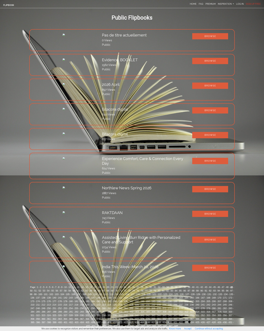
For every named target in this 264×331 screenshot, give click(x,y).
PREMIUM (210, 4)
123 (165, 294)
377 (137, 319)
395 (32, 322)
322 (38, 315)
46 (219, 287)
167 (203, 298)
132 (215, 294)
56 (57, 291)
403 (76, 322)
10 (65, 287)
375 (126, 319)
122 (160, 294)
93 (214, 291)
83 (172, 291)
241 (203, 305)
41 (197, 287)
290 (65, 312)
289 (60, 312)
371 (104, 319)
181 (76, 301)
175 (43, 301)
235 (170, 305)
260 (104, 308)
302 (131, 312)
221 (93, 305)
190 (126, 301)
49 (231, 287)
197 (164, 301)
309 (170, 312)
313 (192, 312)
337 (120, 315)
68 (108, 291)
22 (116, 287)
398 (49, 322)
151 (115, 298)
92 (210, 291)
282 (225, 308)
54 (48, 291)
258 (93, 308)
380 (153, 319)
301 (126, 312)
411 (120, 322)
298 (109, 312)
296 (98, 312)
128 (193, 294)
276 (192, 308)
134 (226, 294)
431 (230, 322)
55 (52, 291)
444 (154, 326)
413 (131, 322)
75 (138, 291)
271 (164, 308)
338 (126, 315)
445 (159, 326)
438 (121, 326)
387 (192, 319)
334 (104, 315)
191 (131, 301)
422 (181, 322)
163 (181, 298)
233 (159, 305)
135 (231, 294)
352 (203, 315)
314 (197, 312)
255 (76, 308)
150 (109, 298)
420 (170, 322)
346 (170, 315)
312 (186, 312)
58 (65, 291)
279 (208, 308)
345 (164, 315)
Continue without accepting (209, 328)
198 (170, 301)
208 (225, 301)
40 (193, 287)
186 (104, 301)
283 (230, 308)
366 (76, 319)
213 (49, 305)
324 (49, 315)
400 (60, 322)
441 (137, 326)
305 (148, 312)
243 (214, 305)
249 (43, 308)
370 (98, 319)
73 (129, 291)
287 (49, 312)
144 (76, 298)
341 (142, 315)
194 (148, 301)
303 (137, 312)
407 (98, 322)
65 (95, 291)
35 (172, 287)
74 (133, 291)
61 (78, 291)
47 (223, 287)
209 (230, 301)
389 (203, 319)
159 (159, 298)
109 (90, 294)
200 (181, 301)
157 (148, 298)
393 (225, 319)
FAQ (201, 4)
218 (76, 305)
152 (120, 298)
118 (138, 294)
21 (112, 287)
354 (214, 315)
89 (197, 291)
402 (71, 322)
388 (197, 319)
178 (60, 301)
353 (208, 315)
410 (115, 322)
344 (159, 315)
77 (146, 291)
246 (230, 305)
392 (219, 319)
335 (109, 315)
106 (73, 294)
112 (106, 294)
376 (131, 319)
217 (71, 305)
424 (192, 322)
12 (74, 287)
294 (87, 312)
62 (82, 291)
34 (167, 287)
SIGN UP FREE (253, 4)
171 (225, 298)
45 (214, 287)
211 (38, 305)
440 (132, 326)
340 (137, 315)
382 (164, 319)
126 (182, 294)
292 (76, 312)
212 (43, 305)
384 (175, 319)
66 (99, 291)
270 (159, 308)
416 (148, 322)
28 (142, 287)
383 (170, 319)
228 (131, 305)
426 (203, 322)
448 (176, 326)
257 (87, 308)
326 (60, 315)
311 (181, 312)
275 (186, 308)
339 (131, 315)
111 (100, 294)
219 (82, 305)
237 (181, 305)
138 (43, 298)
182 (82, 301)
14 (82, 287)
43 (206, 287)
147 (93, 298)
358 (32, 319)
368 (87, 319)
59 (69, 291)
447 (170, 326)
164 (186, 298)
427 (208, 322)
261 (109, 308)
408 (104, 322)
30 (150, 287)
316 (208, 312)
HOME (193, 4)
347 (175, 315)
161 (170, 298)
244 (219, 305)
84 (176, 291)
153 (126, 298)
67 (103, 291)
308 (164, 312)
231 (148, 305)
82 (167, 291)
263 (120, 308)
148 (98, 298)
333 (98, 315)
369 (93, 319)
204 (203, 301)
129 (198, 294)
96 (227, 291)
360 (43, 319)
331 (87, 315)
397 (43, 322)
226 (120, 305)
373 (115, 319)
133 (220, 294)
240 (197, 305)
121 (154, 294)
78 (150, 291)
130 (204, 294)
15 (86, 287)
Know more (175, 328)
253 (65, 308)
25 (129, 287)
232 (153, 305)
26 (133, 287)
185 (98, 301)
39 (189, 287)
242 (208, 305)
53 (44, 291)
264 (126, 308)
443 (148, 326)
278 (203, 308)
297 (104, 312)
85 (180, 291)
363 (60, 319)
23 (120, 287)
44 (210, 287)
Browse (210, 36)
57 (61, 291)
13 (78, 287)
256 (82, 308)
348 (181, 315)
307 (159, 312)
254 (71, 308)
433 (93, 326)
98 (31, 294)
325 (54, 315)
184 (93, 301)
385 (181, 319)
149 (104, 298)
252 (60, 308)
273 (175, 308)
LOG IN (240, 4)
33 (163, 287)
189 (120, 301)
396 (38, 322)
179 (65, 301)
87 (189, 291)
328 (71, 315)
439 (126, 326)
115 (122, 294)
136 (32, 298)
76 (142, 291)
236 (175, 305)
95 (223, 291)
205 (208, 301)
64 (91, 291)
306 (153, 312)
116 (127, 294)
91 (206, 291)
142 (65, 298)
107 (79, 294)
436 (110, 326)
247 (32, 308)
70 (116, 291)
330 (82, 315)
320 (230, 312)
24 (125, 287)
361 (49, 319)
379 (148, 319)
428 (214, 322)
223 (104, 305)
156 (142, 298)
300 (120, 312)
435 (104, 326)
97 (231, 291)
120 (149, 294)
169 (214, 298)
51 (35, 291)
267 (142, 308)
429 (219, 322)
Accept (188, 328)
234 (164, 305)
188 (115, 301)
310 (175, 312)
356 (225, 315)
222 (98, 305)
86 (184, 291)
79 (155, 291)
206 (214, 301)
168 (208, 298)
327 (65, 315)
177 (54, 301)
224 (109, 305)
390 (208, 319)
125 (176, 294)
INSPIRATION (225, 4)
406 (93, 322)
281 (219, 308)
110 (95, 294)
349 (186, 315)
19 (103, 287)
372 (109, 319)
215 (60, 305)
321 (32, 315)
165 (192, 298)
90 (201, 291)
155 (137, 298)
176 (49, 301)
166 (197, 298)
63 (86, 291)
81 (163, 291)
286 (43, 312)
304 (142, 312)
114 (116, 294)
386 (186, 319)
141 (60, 298)
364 (65, 319)
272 (170, 308)
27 (138, 287)
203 (197, 301)
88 (193, 291)
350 (192, 315)
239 (192, 305)
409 (109, 322)
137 (38, 298)
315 (203, 312)
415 (142, 322)
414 (137, 322)
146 (87, 298)
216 (65, 305)
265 (131, 308)
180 (71, 301)
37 (180, 287)
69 (112, 291)
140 (54, 298)
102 (51, 294)
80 (159, 291)
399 (54, 322)
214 (54, 305)
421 (175, 322)
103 (57, 294)
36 (176, 287)
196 (159, 301)
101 (46, 294)
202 (192, 301)
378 (142, 319)
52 (39, 291)
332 (93, 315)
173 (32, 301)
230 (142, 305)
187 (109, 301)
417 (153, 322)
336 (115, 315)
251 (54, 308)
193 (142, 301)
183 (87, 301)
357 (230, 315)
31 (155, 287)
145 (82, 298)
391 (214, 319)
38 (184, 287)
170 (219, 298)
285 (38, 312)
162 (175, 298)
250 (49, 308)
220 (87, 305)
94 (219, 291)
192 (137, 301)
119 (143, 294)
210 (32, 305)
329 (76, 315)
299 (115, 312)
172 (230, 298)
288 (54, 312)
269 (153, 308)
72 (125, 291)
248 (38, 308)
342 (148, 315)
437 (115, 326)
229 (137, 305)
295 (93, 312)
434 (99, 326)
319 (225, 312)
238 (186, 305)
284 (32, 312)
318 (219, 312)
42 (201, 287)
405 (87, 322)
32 (159, 287)
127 (187, 294)
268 (148, 308)
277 (197, 308)
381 (159, 319)
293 (82, 312)
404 (82, 322)
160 (164, 298)
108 (84, 294)
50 (31, 291)
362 (54, 319)
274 (181, 308)
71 (120, 291)
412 (126, 322)
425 (197, 322)
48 (227, 287)
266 (137, 308)
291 (71, 312)
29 (146, 287)
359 (38, 319)
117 (132, 294)
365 (71, 319)
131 (209, 294)
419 (164, 322)
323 (43, 315)
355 (219, 315)
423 (186, 322)
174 (38, 301)
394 (230, 319)
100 (40, 294)
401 (65, 322)
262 (115, 308)
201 (186, 301)
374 (120, 319)
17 (95, 287)
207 (219, 301)
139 (49, 298)
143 (71, 298)
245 (225, 305)
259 (98, 308)
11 (69, 287)
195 (153, 301)
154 (131, 298)
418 (159, 322)
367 (82, 319)
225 (115, 305)
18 (99, 287)
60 (74, 291)
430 (225, 322)
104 (62, 294)
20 (108, 287)
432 (88, 326)
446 (165, 326)
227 (126, 305)
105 (68, 294)
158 (153, 298)
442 (143, 326)
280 (214, 308)
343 (153, 315)
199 (175, 301)
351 (197, 315)
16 (91, 287)
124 (171, 294)
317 (214, 312)
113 (111, 294)
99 (35, 294)
